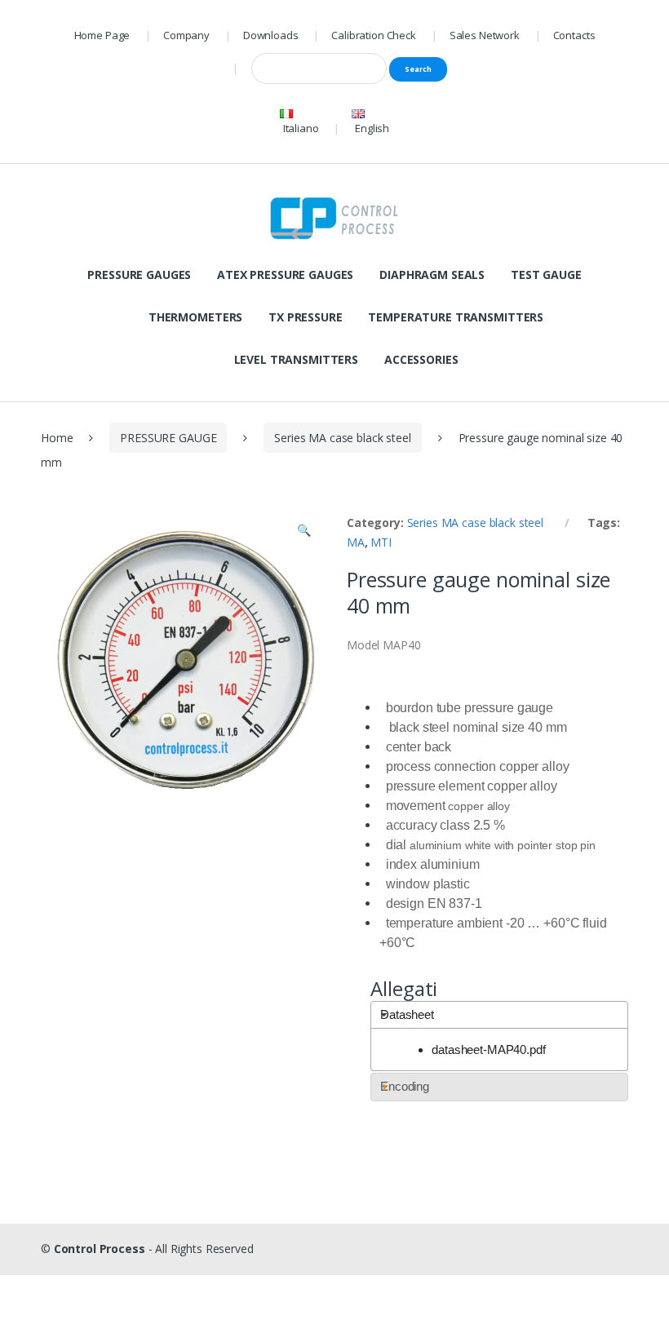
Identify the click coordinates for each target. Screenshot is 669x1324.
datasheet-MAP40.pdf (488, 1049)
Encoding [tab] (404, 1086)
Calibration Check (373, 35)
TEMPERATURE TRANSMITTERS (455, 317)
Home (57, 437)
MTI (381, 542)
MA (356, 542)
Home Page (102, 35)
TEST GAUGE (546, 274)
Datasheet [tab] (407, 1014)
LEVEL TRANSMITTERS (296, 359)
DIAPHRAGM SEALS (432, 274)
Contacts (574, 35)
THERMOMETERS (195, 317)
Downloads (271, 35)
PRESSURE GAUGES (139, 274)
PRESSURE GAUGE (168, 437)
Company (186, 35)
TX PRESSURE (305, 317)
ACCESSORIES (421, 359)
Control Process (99, 1248)
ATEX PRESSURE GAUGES (285, 274)
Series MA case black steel (342, 437)
